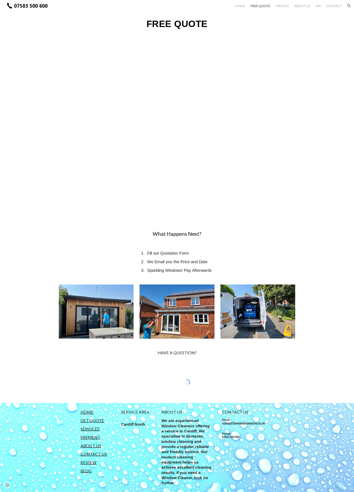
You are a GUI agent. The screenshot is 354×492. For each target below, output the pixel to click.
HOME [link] (240, 6)
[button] (349, 6)
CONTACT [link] (334, 6)
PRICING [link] (282, 6)
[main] (177, 23)
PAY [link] (318, 6)
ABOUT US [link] (302, 6)
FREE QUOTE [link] (260, 6)
